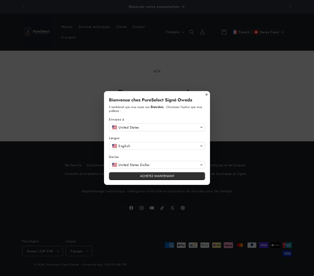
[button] (157, 127)
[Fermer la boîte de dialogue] (206, 94)
